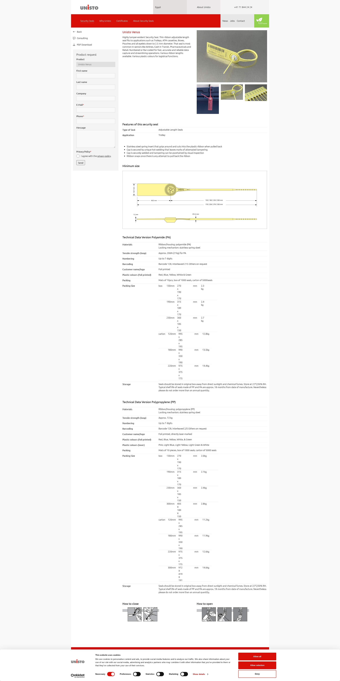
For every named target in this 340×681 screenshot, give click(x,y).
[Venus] (194, 199)
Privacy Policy (83, 151)
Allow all (257, 656)
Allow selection (257, 665)
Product (80, 59)
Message (81, 127)
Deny (257, 674)
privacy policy (104, 155)
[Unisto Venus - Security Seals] (232, 55)
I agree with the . (96, 155)
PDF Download (84, 44)
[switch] (137, 674)
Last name (81, 82)
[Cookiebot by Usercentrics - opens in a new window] (77, 676)
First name (81, 70)
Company (81, 93)
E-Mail (80, 104)
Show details (199, 674)
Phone (80, 116)
